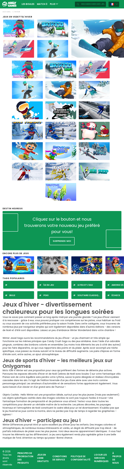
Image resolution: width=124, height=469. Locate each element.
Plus (53, 4)
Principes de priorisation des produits (25, 458)
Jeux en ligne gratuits (43, 458)
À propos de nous (116, 458)
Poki (46, 295)
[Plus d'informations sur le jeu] (30, 34)
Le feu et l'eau (85, 285)
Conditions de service (59, 458)
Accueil (7, 12)
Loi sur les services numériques (101, 458)
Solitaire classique (89, 295)
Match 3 (42, 4)
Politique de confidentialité (80, 458)
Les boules (28, 4)
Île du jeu (48, 285)
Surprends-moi (62, 241)
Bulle (12, 295)
